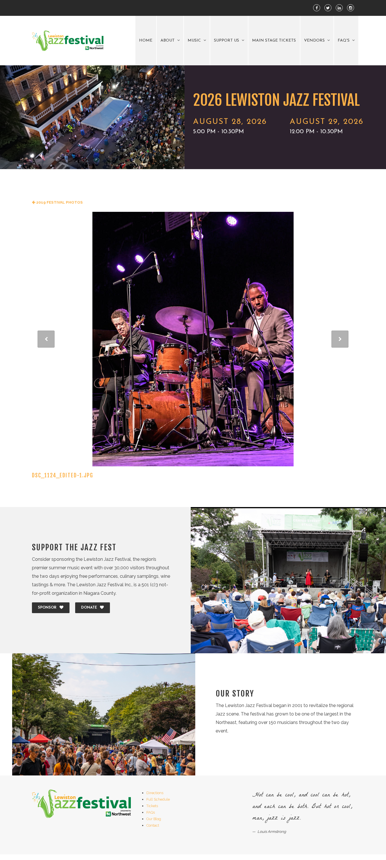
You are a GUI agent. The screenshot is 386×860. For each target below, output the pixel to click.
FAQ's (344, 40)
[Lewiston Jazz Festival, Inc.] (68, 40)
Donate (89, 607)
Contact (152, 825)
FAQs (150, 812)
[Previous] (46, 339)
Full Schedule (158, 799)
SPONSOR (47, 607)
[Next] (339, 339)
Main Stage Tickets (274, 40)
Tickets (152, 806)
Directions (154, 793)
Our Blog (153, 819)
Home (145, 40)
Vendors (315, 40)
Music (195, 40)
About (168, 40)
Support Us (227, 40)
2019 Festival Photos (59, 202)
